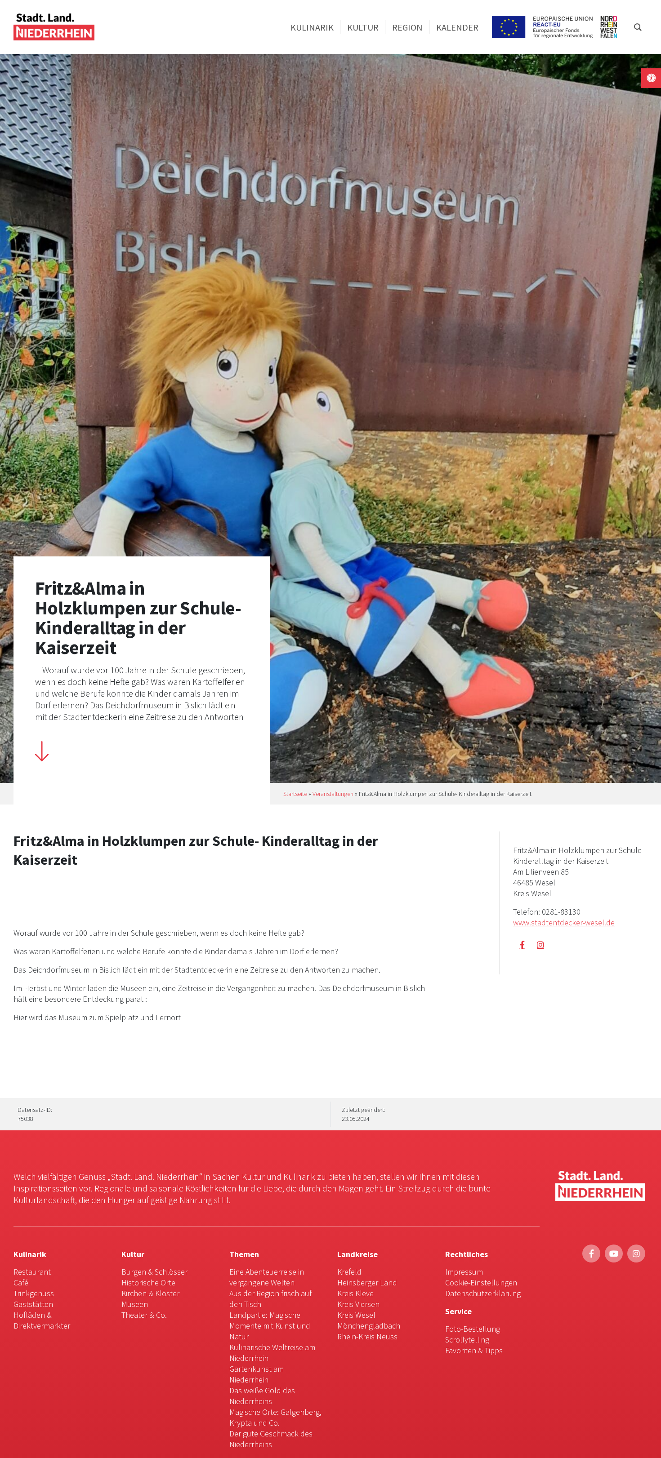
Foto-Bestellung (472, 1329)
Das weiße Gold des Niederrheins (262, 1395)
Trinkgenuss (33, 1293)
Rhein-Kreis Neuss (367, 1336)
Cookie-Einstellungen (481, 1282)
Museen (134, 1304)
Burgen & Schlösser (154, 1272)
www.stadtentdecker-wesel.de (564, 922)
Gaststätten (33, 1304)
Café (20, 1282)
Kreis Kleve (355, 1293)
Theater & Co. (144, 1315)
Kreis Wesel (356, 1315)
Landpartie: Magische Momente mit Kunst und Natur (269, 1326)
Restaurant (32, 1272)
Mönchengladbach (368, 1325)
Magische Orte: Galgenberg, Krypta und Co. (275, 1417)
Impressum (464, 1272)
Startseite (295, 794)
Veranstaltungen (333, 794)
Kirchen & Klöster (150, 1293)
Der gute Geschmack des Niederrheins (271, 1438)
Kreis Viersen (358, 1304)
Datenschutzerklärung (483, 1293)
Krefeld (349, 1272)
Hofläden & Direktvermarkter (41, 1320)
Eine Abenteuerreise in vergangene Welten (266, 1277)
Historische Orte (148, 1282)
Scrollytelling (467, 1339)
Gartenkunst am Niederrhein (256, 1374)
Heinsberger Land (367, 1282)
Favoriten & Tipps (474, 1350)
